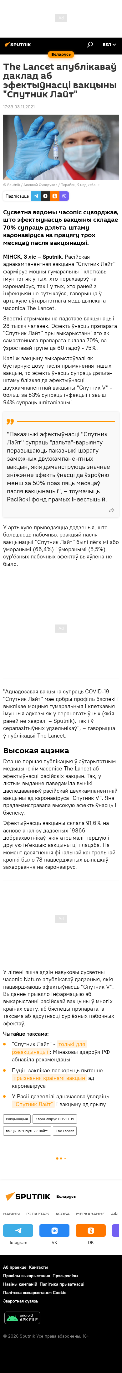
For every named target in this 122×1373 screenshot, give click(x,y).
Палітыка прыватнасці (62, 1284)
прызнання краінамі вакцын (49, 1077)
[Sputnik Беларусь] (18, 47)
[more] (111, 510)
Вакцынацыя (17, 1119)
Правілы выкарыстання (26, 1275)
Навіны (11, 1213)
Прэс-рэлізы (65, 1275)
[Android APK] (22, 1319)
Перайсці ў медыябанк (80, 184)
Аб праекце (15, 1267)
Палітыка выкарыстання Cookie (35, 1292)
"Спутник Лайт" (33, 1104)
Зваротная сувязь (20, 1301)
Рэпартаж (37, 1213)
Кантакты (38, 1267)
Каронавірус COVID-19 (54, 1119)
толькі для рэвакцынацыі (49, 1047)
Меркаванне (90, 1213)
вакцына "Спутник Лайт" (27, 1130)
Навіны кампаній (20, 1284)
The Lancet (65, 1130)
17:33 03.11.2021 (19, 107)
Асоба (62, 1213)
